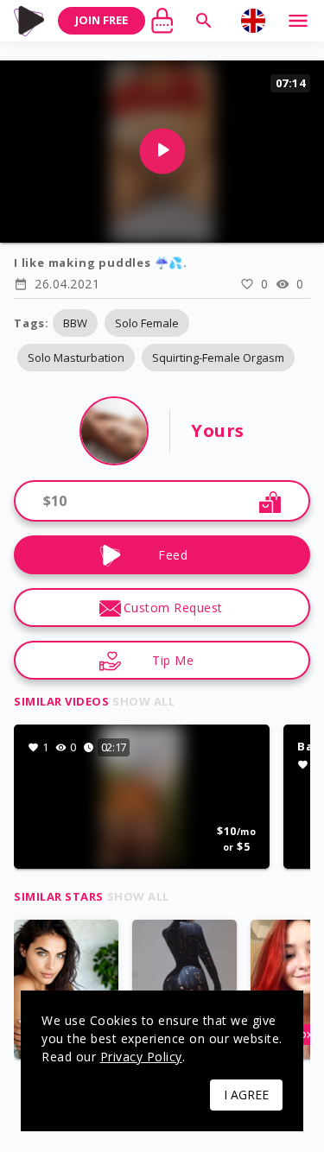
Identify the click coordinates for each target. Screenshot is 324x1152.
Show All (143, 701)
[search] (204, 20)
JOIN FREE (101, 20)
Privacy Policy (141, 1056)
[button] (75, 323)
